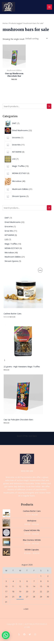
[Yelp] (19, 634)
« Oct (26, 609)
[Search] (49, 106)
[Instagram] (35, 634)
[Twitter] (30, 634)
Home (5, 23)
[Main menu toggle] (49, 7)
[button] (6, 635)
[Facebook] (24, 634)
